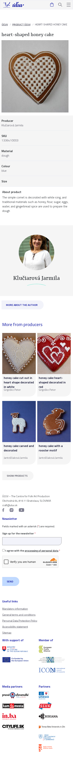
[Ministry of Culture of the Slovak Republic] (18, 649)
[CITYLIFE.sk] (18, 727)
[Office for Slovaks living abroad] (55, 737)
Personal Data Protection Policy (19, 621)
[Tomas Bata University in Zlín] (55, 727)
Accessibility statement (15, 627)
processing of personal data (41, 550)
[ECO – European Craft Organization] (55, 659)
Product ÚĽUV (21, 24)
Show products (17, 476)
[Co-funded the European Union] (18, 659)
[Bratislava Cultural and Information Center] (55, 748)
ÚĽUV (5, 24)
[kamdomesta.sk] (18, 706)
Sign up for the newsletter (19, 533)
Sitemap (6, 633)
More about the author (22, 305)
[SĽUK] (55, 706)
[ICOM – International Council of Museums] (55, 670)
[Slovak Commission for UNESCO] (55, 695)
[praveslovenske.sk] (18, 695)
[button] (69, 5)
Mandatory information (15, 609)
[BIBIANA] (55, 716)
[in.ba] (18, 716)
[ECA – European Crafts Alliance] (55, 649)
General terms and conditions (19, 615)
